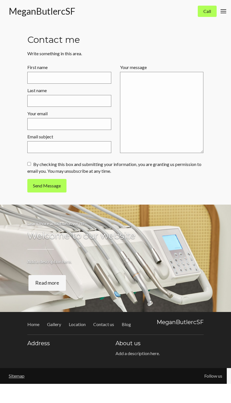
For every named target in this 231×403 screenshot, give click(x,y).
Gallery (54, 324)
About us (128, 343)
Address (38, 343)
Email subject (40, 136)
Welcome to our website (81, 235)
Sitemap (17, 375)
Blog (126, 324)
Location (77, 324)
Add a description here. (49, 261)
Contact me (53, 39)
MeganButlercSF (42, 11)
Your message (133, 67)
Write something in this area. (54, 53)
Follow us (213, 375)
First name (37, 67)
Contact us (103, 324)
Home (33, 324)
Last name (37, 90)
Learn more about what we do (55, 223)
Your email (37, 113)
